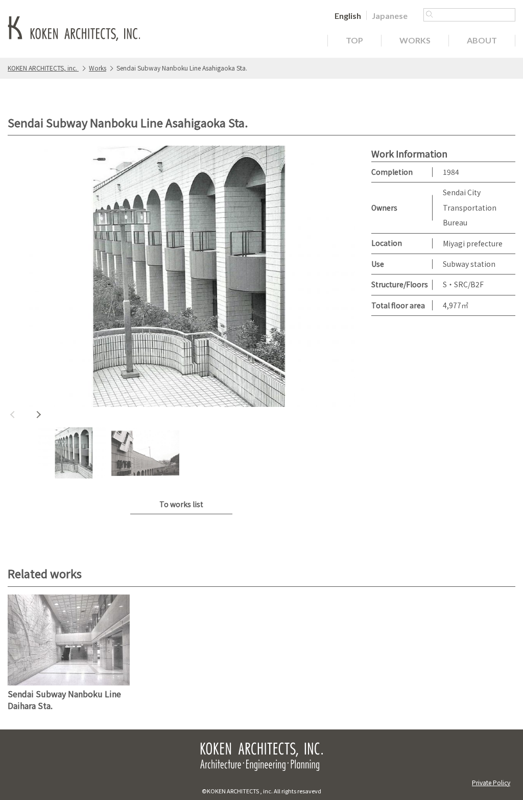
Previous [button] (13, 414)
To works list (181, 504)
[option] (181, 279)
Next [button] (38, 414)
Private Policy (491, 782)
